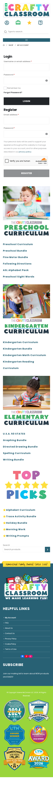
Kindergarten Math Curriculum (24, 355)
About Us (9, 628)
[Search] (47, 549)
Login (26, 101)
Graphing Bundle (14, 440)
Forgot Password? (13, 92)
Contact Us (10, 633)
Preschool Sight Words (18, 276)
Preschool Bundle (15, 250)
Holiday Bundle (16, 523)
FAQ (6, 623)
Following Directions (17, 263)
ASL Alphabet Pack (16, 270)
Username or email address (22, 61)
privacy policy (25, 151)
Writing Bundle (13, 459)
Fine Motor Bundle (15, 257)
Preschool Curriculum (18, 244)
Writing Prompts (17, 536)
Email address (15, 114)
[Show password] (46, 80)
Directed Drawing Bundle (20, 446)
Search (6, 545)
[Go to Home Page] (4, 45)
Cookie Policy (10, 644)
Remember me (13, 88)
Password (13, 74)
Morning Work (15, 529)
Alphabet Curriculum (20, 510)
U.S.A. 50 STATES (14, 433)
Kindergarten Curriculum (20, 342)
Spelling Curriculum (17, 453)
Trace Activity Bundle (21, 516)
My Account (10, 618)
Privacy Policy (10, 639)
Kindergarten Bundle (17, 348)
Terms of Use (10, 649)
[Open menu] (26, 40)
